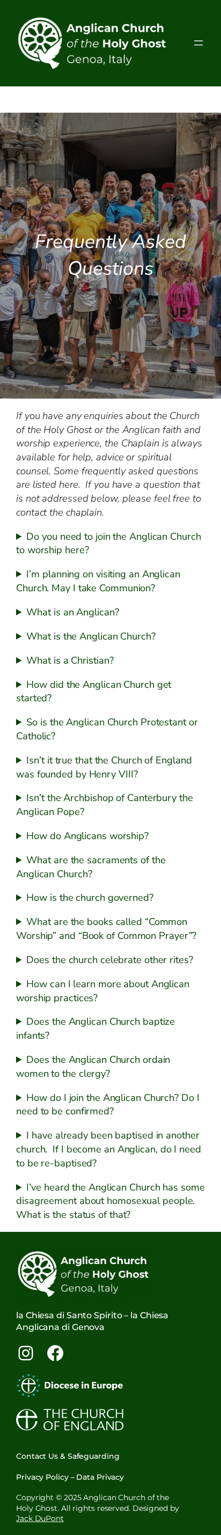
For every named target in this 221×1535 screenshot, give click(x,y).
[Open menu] (198, 42)
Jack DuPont (40, 1518)
